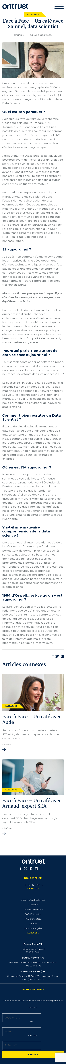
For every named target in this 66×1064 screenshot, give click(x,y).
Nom (33, 1021)
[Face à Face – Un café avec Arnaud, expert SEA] (33, 777)
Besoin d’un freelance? (33, 900)
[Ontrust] (15, 5)
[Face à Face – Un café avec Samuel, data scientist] (33, 60)
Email (33, 1007)
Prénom (33, 1035)
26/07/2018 (19, 35)
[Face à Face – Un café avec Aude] (33, 692)
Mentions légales (33, 928)
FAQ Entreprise (33, 914)
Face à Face (33, 15)
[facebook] (20, 869)
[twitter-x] (25, 869)
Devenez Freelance (33, 909)
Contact (33, 923)
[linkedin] (31, 869)
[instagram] (36, 869)
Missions (33, 904)
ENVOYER (33, 1054)
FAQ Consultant (33, 918)
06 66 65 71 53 (33, 885)
